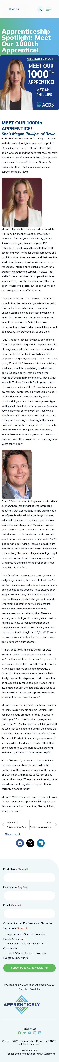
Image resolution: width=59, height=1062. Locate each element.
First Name (15, 869)
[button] (40, 9)
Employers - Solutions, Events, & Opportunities (23, 946)
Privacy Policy (30, 1050)
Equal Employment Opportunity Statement (31, 1053)
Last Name (15, 887)
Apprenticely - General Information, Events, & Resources (25, 937)
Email (12, 905)
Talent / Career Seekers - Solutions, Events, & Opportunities (25, 956)
